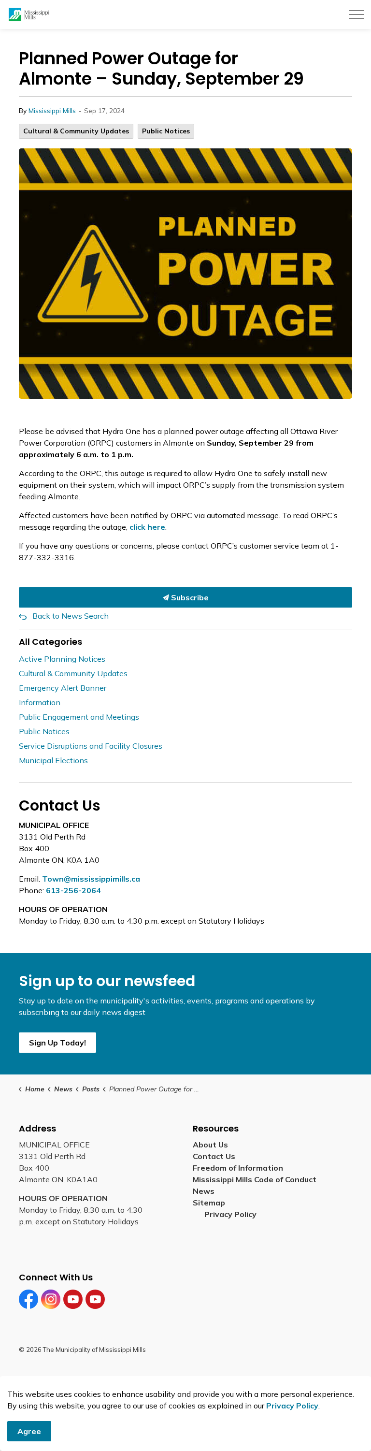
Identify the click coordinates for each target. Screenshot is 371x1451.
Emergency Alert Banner (62, 688)
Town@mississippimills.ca (91, 879)
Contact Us (214, 1156)
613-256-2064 (73, 890)
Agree (29, 1431)
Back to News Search (70, 616)
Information (39, 702)
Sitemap (211, 1202)
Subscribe (189, 597)
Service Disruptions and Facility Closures (90, 746)
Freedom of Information (238, 1168)
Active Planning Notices (62, 659)
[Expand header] (356, 14)
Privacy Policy (230, 1214)
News (203, 1191)
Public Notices (166, 131)
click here (147, 527)
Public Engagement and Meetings (79, 717)
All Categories (50, 642)
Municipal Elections (53, 760)
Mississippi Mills (52, 110)
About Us (210, 1144)
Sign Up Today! (57, 1042)
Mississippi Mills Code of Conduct (254, 1179)
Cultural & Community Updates (76, 131)
